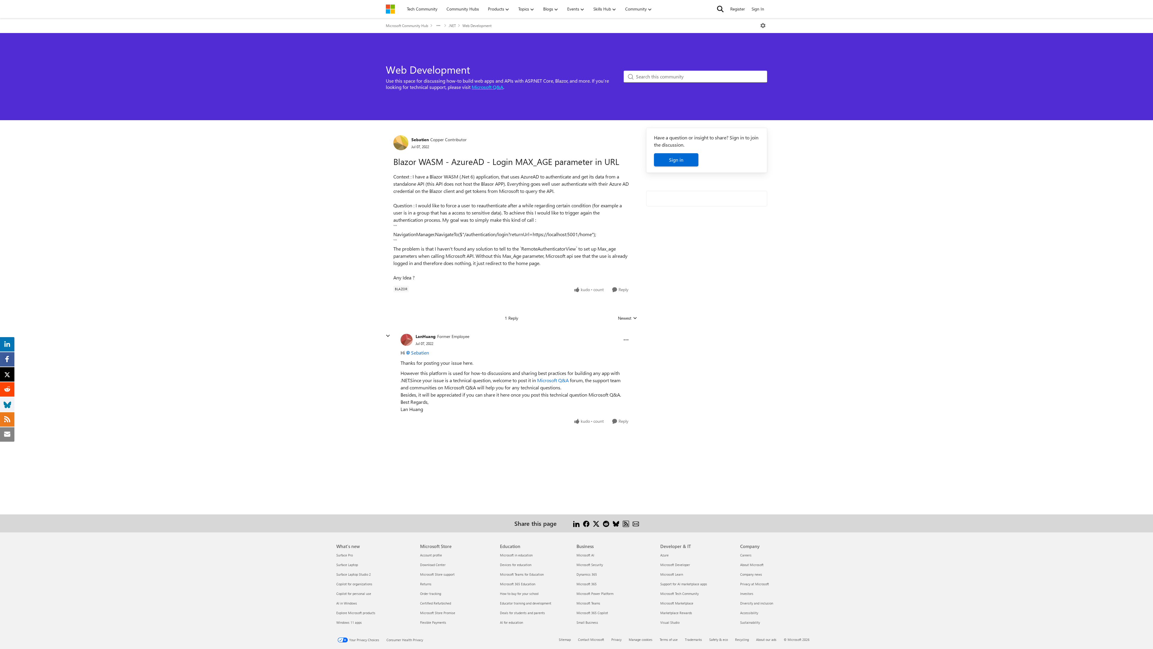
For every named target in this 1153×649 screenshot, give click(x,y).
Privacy (616, 639)
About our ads (766, 639)
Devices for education (515, 564)
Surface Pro (344, 555)
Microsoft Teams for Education (522, 574)
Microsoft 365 (586, 584)
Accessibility (749, 613)
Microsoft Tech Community (679, 593)
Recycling (742, 639)
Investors (746, 593)
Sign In (758, 9)
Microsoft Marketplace (676, 603)
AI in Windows (346, 603)
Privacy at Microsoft (754, 584)
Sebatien (420, 139)
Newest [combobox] (627, 318)
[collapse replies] (388, 336)
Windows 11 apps (349, 622)
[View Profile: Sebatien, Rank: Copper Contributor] (400, 142)
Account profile (431, 555)
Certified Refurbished (435, 603)
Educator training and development (525, 603)
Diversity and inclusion (756, 603)
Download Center (433, 564)
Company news (751, 574)
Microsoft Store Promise (437, 613)
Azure (664, 555)
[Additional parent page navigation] (438, 25)
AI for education (511, 622)
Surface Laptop (347, 564)
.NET (452, 25)
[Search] (720, 9)
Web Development (477, 25)
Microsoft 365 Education (517, 584)
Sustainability (750, 622)
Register (737, 9)
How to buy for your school (519, 593)
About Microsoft (752, 564)
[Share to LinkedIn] (576, 523)
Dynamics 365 (586, 574)
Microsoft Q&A (487, 87)
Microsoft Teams (588, 603)
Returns (425, 584)
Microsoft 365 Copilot (592, 613)
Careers (746, 555)
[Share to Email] (636, 523)
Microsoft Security (589, 564)
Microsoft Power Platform (594, 593)
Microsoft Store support (437, 574)
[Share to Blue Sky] (616, 523)
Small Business (587, 622)
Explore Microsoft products (355, 613)
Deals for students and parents (522, 613)
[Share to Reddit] (606, 523)
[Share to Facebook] (586, 523)
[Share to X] (596, 523)
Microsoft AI (585, 555)
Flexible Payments (433, 622)
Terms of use (669, 639)
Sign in (676, 160)
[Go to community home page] (390, 9)
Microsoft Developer (675, 564)
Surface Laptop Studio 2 (353, 574)
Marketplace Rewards (676, 613)
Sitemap (565, 639)
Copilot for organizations (354, 584)
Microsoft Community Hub (407, 25)
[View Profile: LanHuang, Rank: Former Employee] (407, 340)
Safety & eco (718, 639)
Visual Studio (669, 622)
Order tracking (430, 593)
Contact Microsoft (591, 639)
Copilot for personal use (353, 593)
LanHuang (426, 336)
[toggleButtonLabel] (763, 25)
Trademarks (693, 639)
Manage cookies (640, 639)
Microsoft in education (516, 555)
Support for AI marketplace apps (683, 584)
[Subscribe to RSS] (626, 523)
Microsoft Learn (671, 574)
